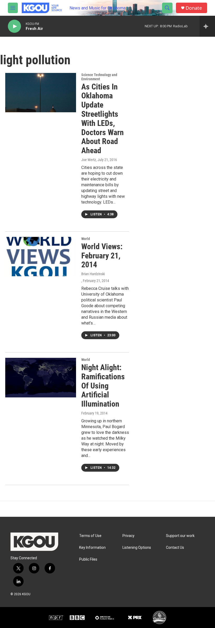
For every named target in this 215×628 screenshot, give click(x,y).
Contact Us (175, 548)
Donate (194, 8)
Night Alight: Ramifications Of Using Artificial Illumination (103, 385)
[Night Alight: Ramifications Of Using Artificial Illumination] (40, 377)
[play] (14, 26)
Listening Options (136, 548)
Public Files (88, 559)
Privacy (128, 536)
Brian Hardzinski (93, 274)
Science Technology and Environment (99, 77)
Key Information (92, 548)
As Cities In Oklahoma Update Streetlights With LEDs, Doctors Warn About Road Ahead (102, 118)
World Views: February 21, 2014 (101, 255)
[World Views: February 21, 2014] (40, 256)
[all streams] (207, 26)
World (85, 239)
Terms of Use (90, 536)
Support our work (180, 536)
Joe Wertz (88, 160)
